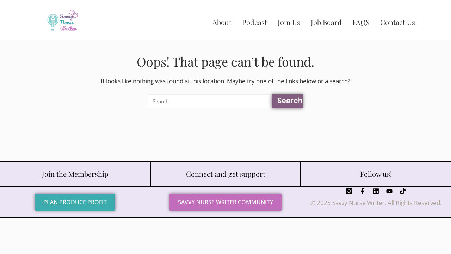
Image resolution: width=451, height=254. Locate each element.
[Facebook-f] (362, 191)
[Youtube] (389, 191)
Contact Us (397, 22)
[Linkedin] (376, 191)
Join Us (289, 22)
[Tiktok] (403, 191)
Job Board (326, 22)
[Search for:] (209, 101)
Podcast (254, 22)
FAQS (361, 22)
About (221, 22)
